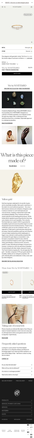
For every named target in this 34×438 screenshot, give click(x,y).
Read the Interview (24, 88)
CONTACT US (5, 358)
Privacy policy (4, 431)
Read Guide (5, 338)
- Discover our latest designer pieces (17, 2)
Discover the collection (11, 88)
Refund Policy (23, 431)
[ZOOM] (31, 42)
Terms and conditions (16, 431)
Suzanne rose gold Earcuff (9, 297)
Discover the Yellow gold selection (12, 261)
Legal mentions (9, 431)
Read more (29, 58)
